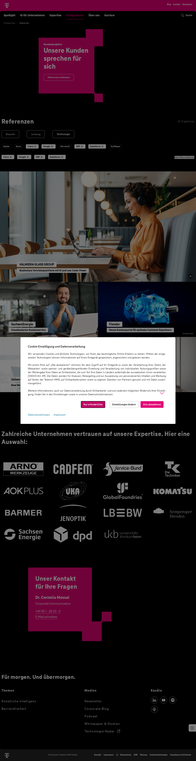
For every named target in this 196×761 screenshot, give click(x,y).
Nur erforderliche (93, 404)
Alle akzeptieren (152, 404)
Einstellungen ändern (124, 404)
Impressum (60, 414)
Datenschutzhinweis (39, 414)
